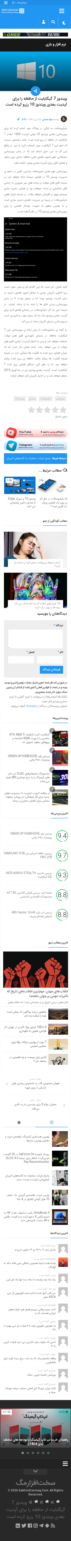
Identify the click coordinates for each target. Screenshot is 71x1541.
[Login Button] (43, 22)
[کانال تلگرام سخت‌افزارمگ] (41, 1525)
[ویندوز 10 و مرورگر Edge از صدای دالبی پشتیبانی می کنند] (20, 485)
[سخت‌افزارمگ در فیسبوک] (30, 1525)
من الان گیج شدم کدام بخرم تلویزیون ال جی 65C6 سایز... (31, 1295)
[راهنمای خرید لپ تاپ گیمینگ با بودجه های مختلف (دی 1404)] (35, 1428)
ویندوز (32, 399)
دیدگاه (58, 625)
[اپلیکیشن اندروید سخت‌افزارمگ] (47, 1525)
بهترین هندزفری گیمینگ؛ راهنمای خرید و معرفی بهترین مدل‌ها (27, 1138)
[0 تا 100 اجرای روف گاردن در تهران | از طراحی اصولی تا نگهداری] (58, 1029)
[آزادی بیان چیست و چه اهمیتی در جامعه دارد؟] (58, 1059)
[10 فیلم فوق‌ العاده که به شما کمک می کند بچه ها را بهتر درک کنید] (35, 590)
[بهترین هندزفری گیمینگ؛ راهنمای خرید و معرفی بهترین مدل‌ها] (60, 1139)
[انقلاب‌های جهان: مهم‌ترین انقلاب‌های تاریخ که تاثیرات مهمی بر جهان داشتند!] (35, 970)
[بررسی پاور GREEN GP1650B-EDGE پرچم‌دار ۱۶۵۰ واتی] (60, 758)
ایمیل (30, 652)
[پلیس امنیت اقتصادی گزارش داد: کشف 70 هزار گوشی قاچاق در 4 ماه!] (60, 1197)
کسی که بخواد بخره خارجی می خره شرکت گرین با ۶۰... (30, 1344)
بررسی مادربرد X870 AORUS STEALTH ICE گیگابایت (29, 875)
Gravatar (31, 706)
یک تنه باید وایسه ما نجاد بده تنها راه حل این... (30, 1279)
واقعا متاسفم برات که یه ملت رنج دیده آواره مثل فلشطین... (30, 1360)
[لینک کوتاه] (18, 119)
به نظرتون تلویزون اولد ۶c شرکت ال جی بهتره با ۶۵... (30, 1328)
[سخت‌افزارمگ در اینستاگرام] (36, 1525)
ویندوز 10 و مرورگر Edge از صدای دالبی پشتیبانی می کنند (22, 503)
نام (60, 652)
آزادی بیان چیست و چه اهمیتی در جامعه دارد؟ (27, 1059)
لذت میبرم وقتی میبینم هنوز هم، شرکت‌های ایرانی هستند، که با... (32, 1311)
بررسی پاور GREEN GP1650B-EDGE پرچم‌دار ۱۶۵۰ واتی (29, 758)
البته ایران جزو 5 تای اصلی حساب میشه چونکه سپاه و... (30, 1390)
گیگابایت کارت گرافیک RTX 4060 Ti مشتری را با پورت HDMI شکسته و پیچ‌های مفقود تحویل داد (29, 738)
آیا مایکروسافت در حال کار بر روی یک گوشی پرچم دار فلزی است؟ (53, 503)
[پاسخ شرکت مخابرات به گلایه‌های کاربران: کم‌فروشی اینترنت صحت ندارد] (60, 1178)
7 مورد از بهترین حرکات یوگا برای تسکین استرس (28, 1044)
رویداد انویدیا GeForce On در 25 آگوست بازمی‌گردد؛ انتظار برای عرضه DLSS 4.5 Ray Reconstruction (26, 1158)
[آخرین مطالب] (52, 1123)
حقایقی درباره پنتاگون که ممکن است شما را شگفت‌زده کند (26, 1014)
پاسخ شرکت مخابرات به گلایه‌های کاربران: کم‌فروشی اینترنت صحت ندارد (28, 460)
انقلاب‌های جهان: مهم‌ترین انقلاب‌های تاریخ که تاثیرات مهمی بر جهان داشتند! (37, 994)
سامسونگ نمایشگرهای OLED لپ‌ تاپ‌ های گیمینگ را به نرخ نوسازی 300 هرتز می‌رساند (28, 777)
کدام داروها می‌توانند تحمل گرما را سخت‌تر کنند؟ (37, 564)
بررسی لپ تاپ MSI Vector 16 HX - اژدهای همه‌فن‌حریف (31, 915)
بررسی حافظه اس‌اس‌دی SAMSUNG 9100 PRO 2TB (28, 855)
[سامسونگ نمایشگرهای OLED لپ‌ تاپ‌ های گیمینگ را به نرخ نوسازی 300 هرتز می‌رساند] (60, 778)
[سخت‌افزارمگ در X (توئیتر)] (23, 1525)
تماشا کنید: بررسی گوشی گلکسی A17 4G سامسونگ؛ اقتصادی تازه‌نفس (29, 895)
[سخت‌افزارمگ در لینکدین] (18, 1525)
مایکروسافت (45, 399)
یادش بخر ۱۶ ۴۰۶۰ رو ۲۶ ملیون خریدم (35, 1250)
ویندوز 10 (19, 399)
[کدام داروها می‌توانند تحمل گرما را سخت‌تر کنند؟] (35, 549)
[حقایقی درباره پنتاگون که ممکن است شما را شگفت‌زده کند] (58, 1014)
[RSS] (53, 1525)
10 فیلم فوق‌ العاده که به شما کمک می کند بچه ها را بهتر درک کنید (37, 605)
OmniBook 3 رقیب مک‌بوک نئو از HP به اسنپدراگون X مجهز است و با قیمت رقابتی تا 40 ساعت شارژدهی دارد (26, 1217)
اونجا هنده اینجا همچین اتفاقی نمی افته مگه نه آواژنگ (30, 1265)
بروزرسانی (60, 399)
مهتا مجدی (47, 119)
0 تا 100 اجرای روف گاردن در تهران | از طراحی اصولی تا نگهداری (25, 1029)
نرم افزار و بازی (56, 44)
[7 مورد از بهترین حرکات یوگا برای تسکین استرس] (58, 1044)
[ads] (35, 35)
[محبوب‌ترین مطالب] (19, 1123)
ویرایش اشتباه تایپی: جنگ (41, 1375)
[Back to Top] (35, 1472)
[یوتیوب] (35, 432)
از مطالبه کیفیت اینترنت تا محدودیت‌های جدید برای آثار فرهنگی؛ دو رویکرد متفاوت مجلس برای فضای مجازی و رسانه (27, 797)
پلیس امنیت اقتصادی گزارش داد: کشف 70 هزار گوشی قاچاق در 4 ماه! (28, 1197)
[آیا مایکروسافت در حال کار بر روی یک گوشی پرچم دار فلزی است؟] (51, 485)
